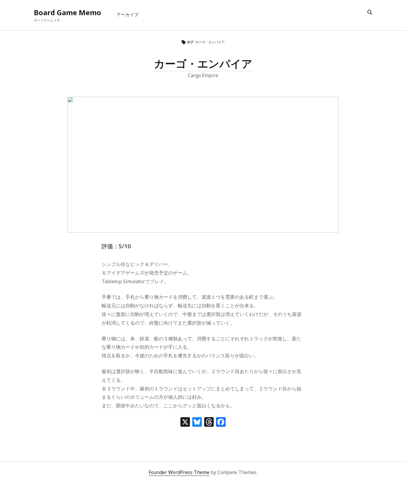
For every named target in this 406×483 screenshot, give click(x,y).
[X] (185, 422)
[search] (369, 12)
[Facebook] (221, 422)
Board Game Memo (67, 12)
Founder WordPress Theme (179, 472)
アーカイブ (128, 14)
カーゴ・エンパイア (203, 63)
